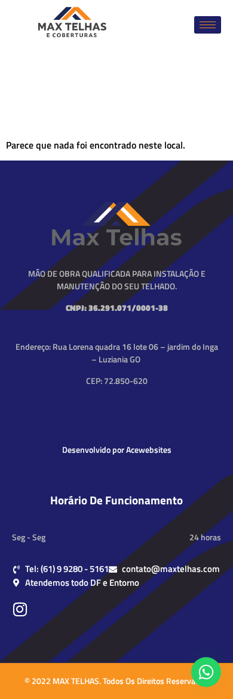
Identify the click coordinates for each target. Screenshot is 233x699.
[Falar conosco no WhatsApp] (206, 672)
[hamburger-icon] (207, 25)
